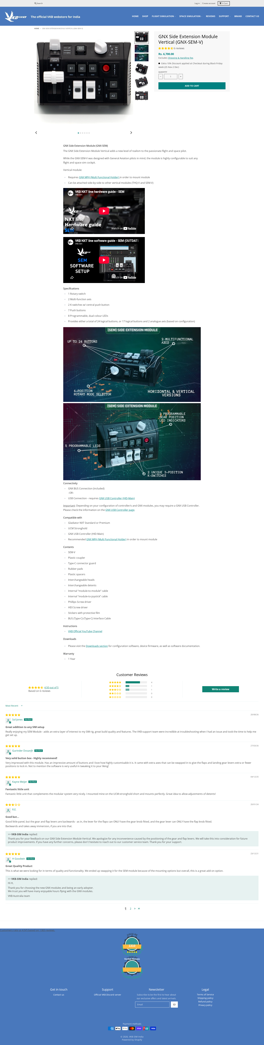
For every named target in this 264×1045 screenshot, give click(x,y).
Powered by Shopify (132, 1039)
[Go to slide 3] (82, 133)
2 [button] (130, 908)
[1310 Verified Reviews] (132, 979)
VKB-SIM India (136, 1036)
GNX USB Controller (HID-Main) (117, 498)
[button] (166, 48)
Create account (208, 3)
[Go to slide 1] (78, 133)
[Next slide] (131, 132)
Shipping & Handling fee (180, 57)
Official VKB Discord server (107, 994)
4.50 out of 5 (51, 687)
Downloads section (97, 646)
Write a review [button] (220, 689)
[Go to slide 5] (87, 133)
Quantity (162, 72)
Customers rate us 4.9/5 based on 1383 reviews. (27, 930)
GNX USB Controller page (119, 510)
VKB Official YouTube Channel (85, 631)
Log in (197, 3)
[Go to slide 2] (80, 133)
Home (36, 28)
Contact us (58, 994)
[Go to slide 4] (84, 133)
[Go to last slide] (36, 132)
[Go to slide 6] (89, 133)
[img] (13, 715)
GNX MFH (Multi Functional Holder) (99, 177)
